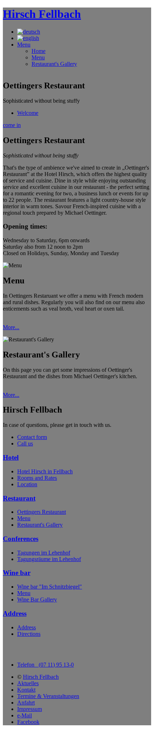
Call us (25, 443)
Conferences (20, 538)
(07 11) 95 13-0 (45, 665)
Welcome (27, 113)
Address (15, 613)
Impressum (29, 709)
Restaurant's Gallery (54, 64)
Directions (28, 634)
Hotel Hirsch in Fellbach (45, 471)
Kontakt (26, 690)
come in (12, 125)
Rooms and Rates (37, 478)
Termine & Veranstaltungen (48, 696)
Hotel (11, 457)
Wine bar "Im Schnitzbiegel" (49, 587)
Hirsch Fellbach (42, 14)
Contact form (32, 437)
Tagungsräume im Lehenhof (49, 559)
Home (38, 51)
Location (27, 484)
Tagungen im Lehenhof (43, 553)
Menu (38, 57)
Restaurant (19, 498)
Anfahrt (26, 703)
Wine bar (16, 572)
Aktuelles (28, 683)
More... (11, 327)
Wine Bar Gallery (37, 599)
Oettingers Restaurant (41, 512)
